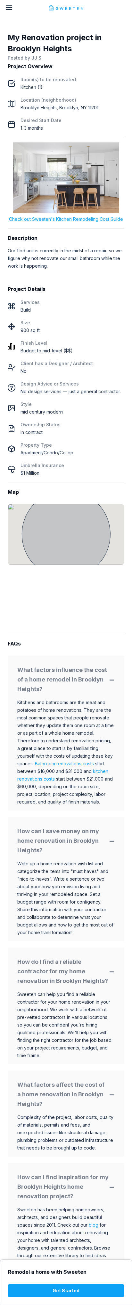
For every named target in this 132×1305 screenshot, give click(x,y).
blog (93, 1225)
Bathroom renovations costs (64, 763)
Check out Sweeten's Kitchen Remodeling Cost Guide (66, 219)
